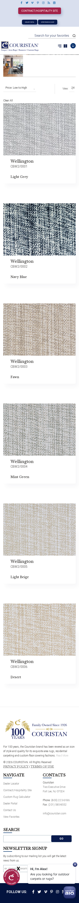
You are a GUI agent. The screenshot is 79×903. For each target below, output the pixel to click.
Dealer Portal (29, 22)
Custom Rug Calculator (16, 796)
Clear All (8, 100)
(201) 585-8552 (57, 804)
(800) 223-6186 (60, 800)
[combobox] (19, 88)
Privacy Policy (16, 766)
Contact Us (9, 810)
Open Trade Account (47, 22)
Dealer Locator (11, 783)
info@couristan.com (54, 813)
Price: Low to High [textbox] (16, 87)
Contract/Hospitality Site (39, 10)
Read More (62, 755)
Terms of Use (42, 766)
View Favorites (11, 816)
